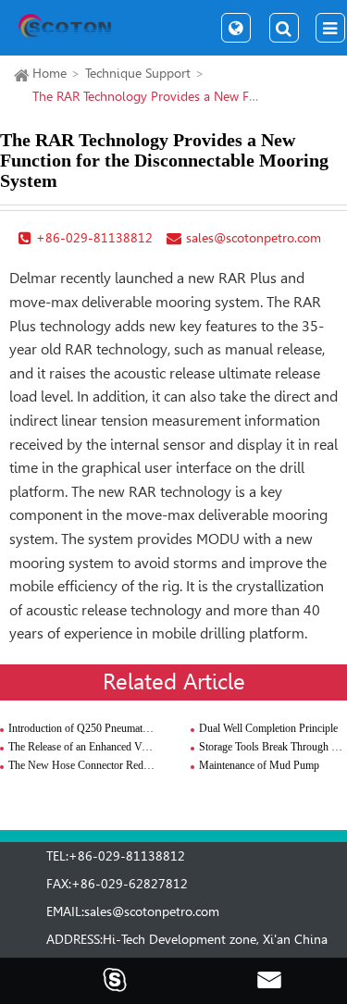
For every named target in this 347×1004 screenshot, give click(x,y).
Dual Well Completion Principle (268, 728)
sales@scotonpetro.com (151, 911)
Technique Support (138, 73)
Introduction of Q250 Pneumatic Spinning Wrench (82, 728)
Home (49, 73)
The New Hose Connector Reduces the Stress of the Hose (82, 765)
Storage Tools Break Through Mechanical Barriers (273, 746)
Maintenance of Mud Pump (259, 765)
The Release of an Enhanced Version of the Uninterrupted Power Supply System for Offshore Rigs (82, 746)
